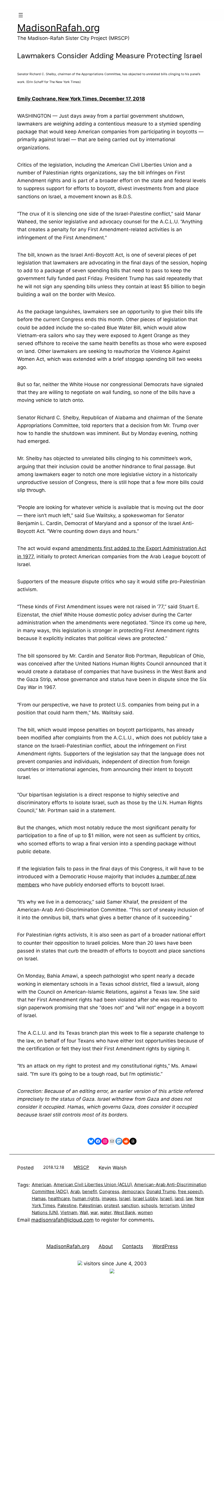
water (105, 1212)
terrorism (169, 1205)
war (94, 1212)
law (189, 1198)
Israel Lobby (145, 1198)
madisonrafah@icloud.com (62, 1220)
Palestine (67, 1205)
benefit (89, 1191)
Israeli (166, 1198)
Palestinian (90, 1205)
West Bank (124, 1212)
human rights (85, 1198)
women (145, 1212)
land (179, 1198)
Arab (75, 1191)
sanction (130, 1205)
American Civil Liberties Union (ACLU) (93, 1184)
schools (149, 1205)
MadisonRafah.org (58, 27)
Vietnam (68, 1212)
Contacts (132, 1246)
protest (111, 1205)
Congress (109, 1191)
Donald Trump (161, 1191)
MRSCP (81, 1167)
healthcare (59, 1198)
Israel (124, 1198)
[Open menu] (20, 15)
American (41, 1184)
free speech (190, 1191)
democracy (133, 1191)
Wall (84, 1212)
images (109, 1198)
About (106, 1246)
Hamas (39, 1198)
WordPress (165, 1246)
